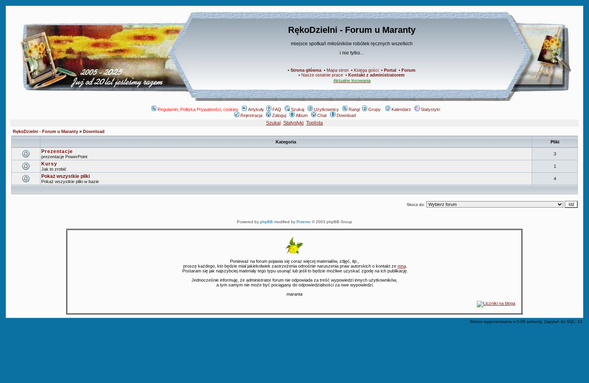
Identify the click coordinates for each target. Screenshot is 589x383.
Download (346, 115)
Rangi (354, 109)
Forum (408, 70)
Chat (322, 115)
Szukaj (297, 109)
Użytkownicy (326, 109)
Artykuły (256, 109)
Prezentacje (57, 151)
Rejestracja (251, 115)
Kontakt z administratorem (376, 75)
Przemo (304, 222)
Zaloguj (279, 115)
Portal (390, 70)
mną (401, 266)
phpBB (266, 222)
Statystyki (430, 109)
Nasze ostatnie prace (322, 75)
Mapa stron (338, 70)
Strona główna (305, 70)
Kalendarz (401, 109)
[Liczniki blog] (496, 303)
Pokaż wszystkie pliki (65, 176)
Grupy (374, 109)
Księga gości (366, 70)
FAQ (276, 109)
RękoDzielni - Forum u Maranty (45, 131)
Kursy (49, 164)
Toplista (314, 123)
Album (302, 115)
